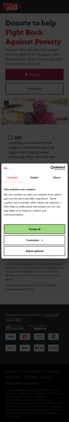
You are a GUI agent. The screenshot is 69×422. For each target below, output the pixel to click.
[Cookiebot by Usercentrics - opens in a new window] (50, 168)
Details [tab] (34, 177)
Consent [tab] (12, 177)
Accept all (34, 229)
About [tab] (56, 177)
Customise (32, 240)
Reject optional (34, 251)
